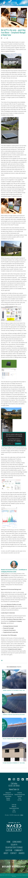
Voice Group (19, 875)
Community (18, 850)
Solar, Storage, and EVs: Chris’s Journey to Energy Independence (14, 738)
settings (19, 440)
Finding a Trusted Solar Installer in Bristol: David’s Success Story (14, 714)
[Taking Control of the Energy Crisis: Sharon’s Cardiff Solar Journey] (14, 679)
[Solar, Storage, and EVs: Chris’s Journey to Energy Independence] (14, 727)
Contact (13, 853)
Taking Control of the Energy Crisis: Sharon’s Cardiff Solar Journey (14, 690)
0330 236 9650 (14, 785)
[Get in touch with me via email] (1, 660)
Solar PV (14, 844)
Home (8, 841)
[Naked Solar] (14, 3)
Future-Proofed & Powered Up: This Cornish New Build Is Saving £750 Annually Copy (14, 763)
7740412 (21, 815)
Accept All (18, 443)
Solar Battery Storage (14, 847)
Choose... (9, 443)
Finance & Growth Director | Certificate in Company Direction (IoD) (14, 570)
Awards (21, 853)
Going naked (17, 841)
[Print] (8, 38)
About (6, 853)
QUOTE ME (8, 850)
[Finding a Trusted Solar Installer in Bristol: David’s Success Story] (14, 703)
